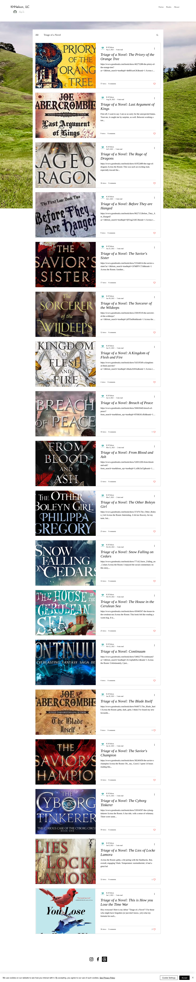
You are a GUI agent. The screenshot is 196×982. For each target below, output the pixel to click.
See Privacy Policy (107, 977)
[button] (157, 35)
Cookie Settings (168, 977)
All (36, 35)
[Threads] (104, 959)
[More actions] (155, 48)
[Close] (192, 978)
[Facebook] (98, 959)
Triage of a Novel (52, 35)
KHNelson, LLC (20, 7)
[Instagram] (91, 959)
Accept (184, 977)
